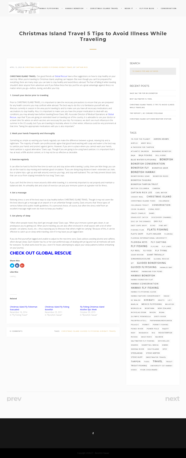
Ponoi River (137, 329)
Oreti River (160, 316)
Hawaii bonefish (143, 275)
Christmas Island (33, 67)
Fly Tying (161, 250)
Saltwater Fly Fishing (143, 341)
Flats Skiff (137, 234)
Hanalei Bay (166, 267)
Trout (169, 362)
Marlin (134, 304)
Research (143, 333)
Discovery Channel (162, 217)
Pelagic (135, 325)
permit (146, 325)
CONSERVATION (168, 8)
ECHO (152, 225)
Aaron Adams (161, 139)
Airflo (134, 143)
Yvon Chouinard (149, 370)
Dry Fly (158, 221)
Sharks (134, 345)
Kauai (167, 296)
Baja (133, 155)
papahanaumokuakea (161, 320)
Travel (70, 67)
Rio (153, 333)
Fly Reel (135, 250)
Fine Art (163, 225)
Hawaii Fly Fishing (145, 287)
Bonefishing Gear (140, 176)
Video (134, 370)
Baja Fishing (145, 155)
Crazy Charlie (138, 213)
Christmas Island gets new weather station (150, 119)
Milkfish (169, 304)
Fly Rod (147, 250)
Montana (149, 308)
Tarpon (136, 361)
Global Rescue (61, 76)
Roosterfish (165, 333)
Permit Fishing (160, 325)
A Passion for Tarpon (142, 147)
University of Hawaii (161, 366)
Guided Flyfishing (50, 67)
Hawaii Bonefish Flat (142, 280)
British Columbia (140, 188)
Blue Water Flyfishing (143, 160)
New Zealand (164, 308)
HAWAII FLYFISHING (49, 8)
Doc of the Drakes (141, 221)
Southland (153, 349)
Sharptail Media (150, 345)
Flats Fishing (157, 229)
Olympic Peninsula (141, 316)
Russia (134, 337)
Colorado (164, 201)
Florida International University (149, 238)
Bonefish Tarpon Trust (144, 184)
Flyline (154, 246)
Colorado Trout (140, 205)
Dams (151, 213)
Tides (146, 362)
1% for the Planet (140, 139)
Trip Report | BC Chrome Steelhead (146, 113)
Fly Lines (166, 246)
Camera (156, 188)
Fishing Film (137, 230)
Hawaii (134, 271)
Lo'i (170, 300)
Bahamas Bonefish (161, 151)
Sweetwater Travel (156, 357)
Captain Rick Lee (141, 192)
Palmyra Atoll (139, 320)
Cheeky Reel (137, 197)
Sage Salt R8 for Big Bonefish (144, 93)
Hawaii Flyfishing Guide (143, 292)
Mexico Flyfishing (152, 304)
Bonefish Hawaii (143, 172)
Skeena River (137, 349)
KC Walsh (136, 300)
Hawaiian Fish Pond (152, 271)
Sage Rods (146, 337)
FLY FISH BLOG (147, 8)
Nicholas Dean (138, 312)
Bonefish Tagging (141, 180)
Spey (165, 349)
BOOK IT (129, 8)
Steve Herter (153, 353)
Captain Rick (82, 67)
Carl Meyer (161, 193)
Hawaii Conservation (144, 283)
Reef (133, 333)
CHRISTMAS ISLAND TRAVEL (104, 8)
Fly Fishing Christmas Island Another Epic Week (92, 308)
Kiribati (62, 67)
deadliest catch (139, 217)
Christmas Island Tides (143, 201)
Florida (168, 234)
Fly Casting (158, 242)
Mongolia (136, 308)
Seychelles (163, 341)
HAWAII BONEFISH (74, 8)
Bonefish (166, 159)
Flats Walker (154, 234)
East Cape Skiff (139, 225)
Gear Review (137, 255)
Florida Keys (139, 242)
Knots (161, 300)
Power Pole (153, 329)
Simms (165, 345)
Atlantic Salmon (140, 151)
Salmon (159, 337)
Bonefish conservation (148, 163)
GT (132, 263)
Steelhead (137, 353)
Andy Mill (146, 143)
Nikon (153, 312)
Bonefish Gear (160, 168)
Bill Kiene (161, 155)
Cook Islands (138, 209)
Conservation (161, 205)
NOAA (161, 312)
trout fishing (139, 365)
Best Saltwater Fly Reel (141, 99)
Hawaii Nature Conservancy (145, 296)
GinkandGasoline (140, 259)
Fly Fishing (139, 246)
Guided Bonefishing (151, 262)
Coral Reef (154, 209)
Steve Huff (137, 357)
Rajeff (165, 329)
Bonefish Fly (140, 167)
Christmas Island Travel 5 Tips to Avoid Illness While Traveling (152, 106)
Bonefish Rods (160, 176)
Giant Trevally (155, 254)
